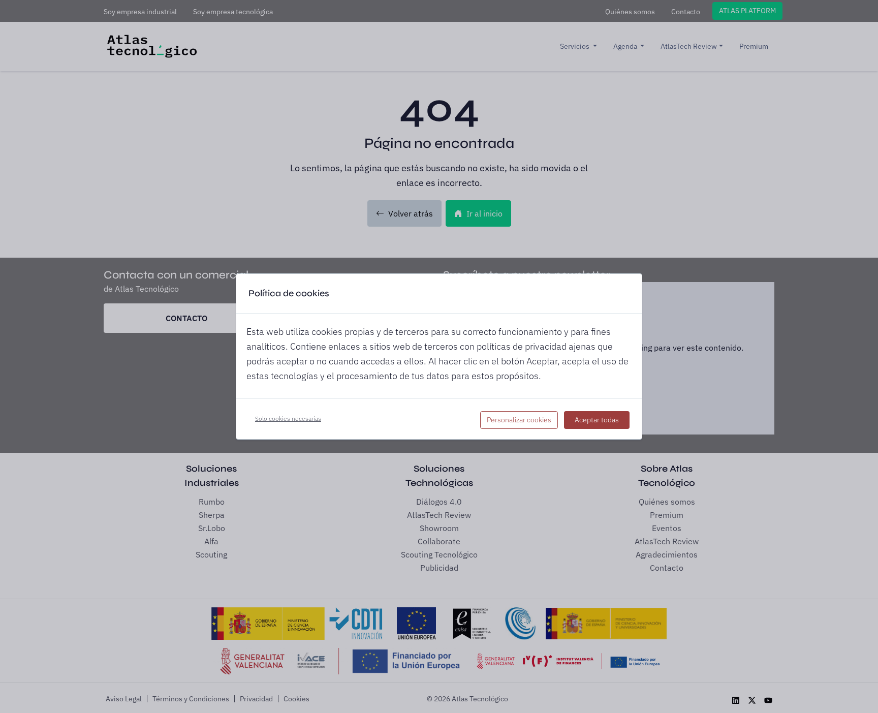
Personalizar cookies (519, 419)
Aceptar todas (597, 419)
